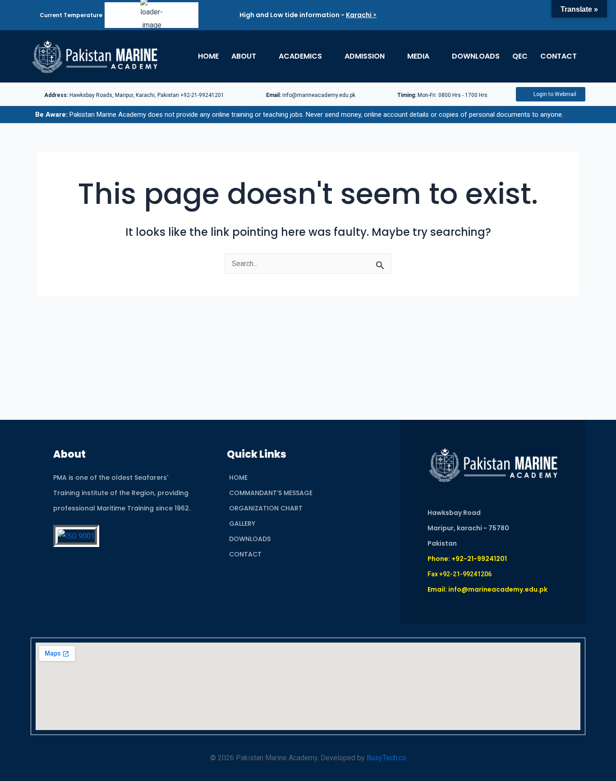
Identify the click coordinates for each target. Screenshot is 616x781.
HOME (208, 56)
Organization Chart (266, 508)
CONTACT (558, 56)
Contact (245, 554)
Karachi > (361, 14)
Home (238, 477)
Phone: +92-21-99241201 (467, 558)
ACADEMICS (300, 56)
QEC (520, 56)
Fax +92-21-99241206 (460, 574)
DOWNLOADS (476, 56)
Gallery (242, 523)
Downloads (250, 538)
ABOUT (243, 56)
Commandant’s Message (271, 492)
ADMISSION (365, 56)
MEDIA (418, 56)
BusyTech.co (386, 757)
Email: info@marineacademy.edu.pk (487, 589)
